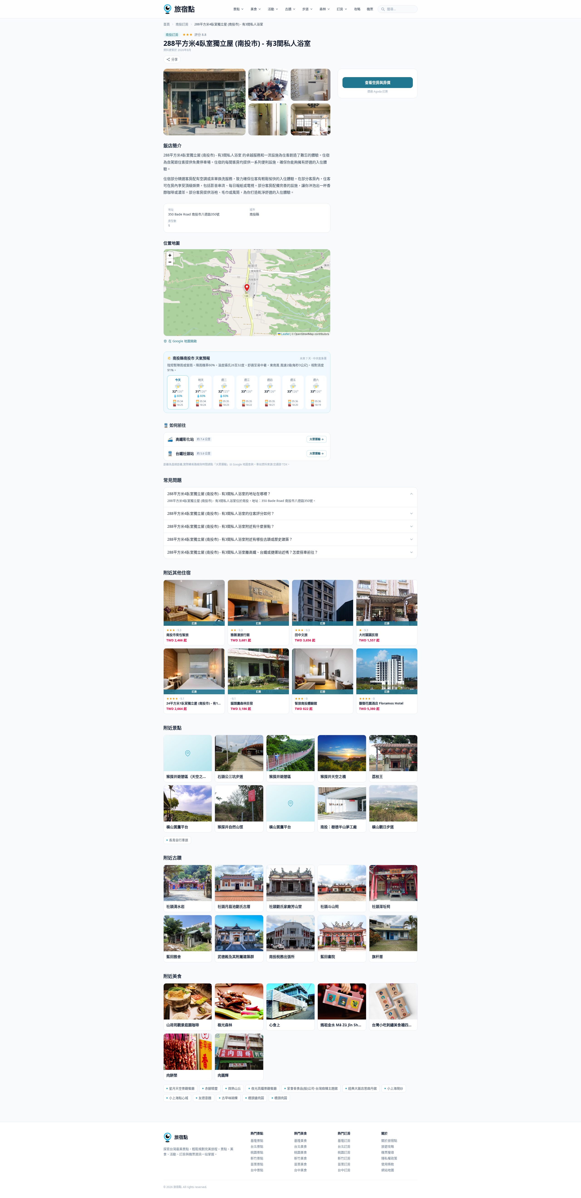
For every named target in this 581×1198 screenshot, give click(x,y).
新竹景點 (257, 1158)
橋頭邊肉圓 (256, 1098)
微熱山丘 (234, 1088)
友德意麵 (205, 1098)
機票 (370, 9)
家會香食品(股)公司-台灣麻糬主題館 (312, 1088)
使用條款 (387, 1164)
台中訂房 (344, 1170)
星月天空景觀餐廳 (181, 1088)
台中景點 (257, 1170)
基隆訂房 (344, 1140)
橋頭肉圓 (280, 1098)
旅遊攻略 (387, 1146)
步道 (305, 9)
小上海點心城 (178, 1098)
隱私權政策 (389, 1158)
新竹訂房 (344, 1158)
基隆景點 (257, 1140)
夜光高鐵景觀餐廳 (264, 1088)
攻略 (357, 9)
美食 (254, 9)
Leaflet (285, 334)
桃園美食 (300, 1152)
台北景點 (257, 1146)
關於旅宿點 (389, 1140)
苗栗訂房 (344, 1164)
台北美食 (300, 1146)
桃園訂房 (344, 1152)
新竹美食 (300, 1158)
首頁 (166, 24)
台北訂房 (344, 1146)
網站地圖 (387, 1170)
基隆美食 (300, 1140)
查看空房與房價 (377, 82)
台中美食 (300, 1170)
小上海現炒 (395, 1088)
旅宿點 (184, 9)
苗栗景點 (257, 1164)
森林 (323, 9)
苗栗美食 (300, 1164)
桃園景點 (257, 1152)
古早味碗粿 (230, 1098)
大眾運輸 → (317, 439)
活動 (271, 9)
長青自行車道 (178, 840)
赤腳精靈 (211, 1088)
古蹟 (288, 9)
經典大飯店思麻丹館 (362, 1088)
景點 (236, 9)
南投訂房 (182, 24)
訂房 (340, 9)
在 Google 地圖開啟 (182, 341)
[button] (247, 288)
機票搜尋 (387, 1152)
